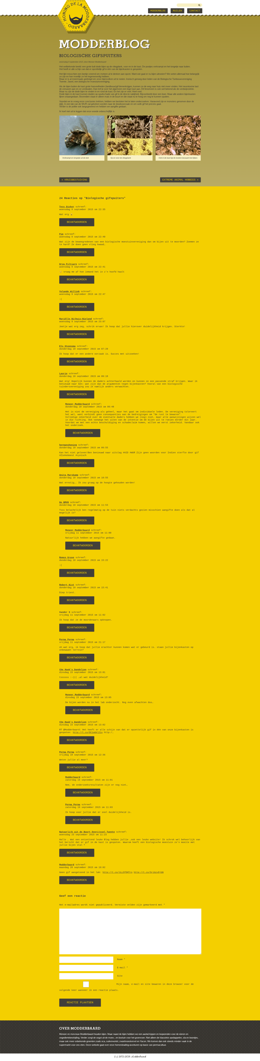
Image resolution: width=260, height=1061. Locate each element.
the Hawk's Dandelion (72, 669)
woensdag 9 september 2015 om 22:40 (82, 237)
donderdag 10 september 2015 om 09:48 (89, 407)
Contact (194, 10)
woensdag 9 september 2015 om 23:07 (82, 321)
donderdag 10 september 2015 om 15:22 (83, 560)
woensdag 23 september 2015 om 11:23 (83, 834)
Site (119, 976)
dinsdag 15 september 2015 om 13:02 (82, 725)
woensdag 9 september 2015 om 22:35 (82, 209)
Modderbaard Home (74, 10)
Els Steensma (67, 346)
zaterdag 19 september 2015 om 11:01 (89, 780)
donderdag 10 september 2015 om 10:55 (83, 478)
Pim (61, 234)
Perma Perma (66, 639)
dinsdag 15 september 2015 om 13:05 (88, 697)
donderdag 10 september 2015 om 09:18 (83, 376)
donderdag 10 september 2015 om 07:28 (83, 349)
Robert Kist (66, 585)
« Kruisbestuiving (74, 179)
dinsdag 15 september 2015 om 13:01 (82, 672)
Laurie (63, 373)
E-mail (122, 967)
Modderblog (157, 10)
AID (61, 104)
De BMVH (64, 502)
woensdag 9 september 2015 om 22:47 (82, 294)
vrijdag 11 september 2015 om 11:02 (82, 615)
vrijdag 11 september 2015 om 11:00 (88, 533)
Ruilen (177, 10)
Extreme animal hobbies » (180, 179)
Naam (121, 959)
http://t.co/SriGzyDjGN (149, 872)
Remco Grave (66, 557)
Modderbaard (72, 777)
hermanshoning (68, 445)
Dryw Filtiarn (68, 264)
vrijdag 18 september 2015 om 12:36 (82, 755)
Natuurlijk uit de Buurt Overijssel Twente (87, 832)
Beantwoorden (77, 222)
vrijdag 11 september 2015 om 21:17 (82, 642)
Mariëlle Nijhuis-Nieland (75, 319)
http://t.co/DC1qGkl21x (88, 732)
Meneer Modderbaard (77, 404)
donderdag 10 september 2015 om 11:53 (83, 505)
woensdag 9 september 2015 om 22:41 (82, 267)
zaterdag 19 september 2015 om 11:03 (89, 807)
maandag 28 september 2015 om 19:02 (82, 867)
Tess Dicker (66, 207)
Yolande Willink (69, 291)
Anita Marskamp (68, 475)
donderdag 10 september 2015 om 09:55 (83, 447)
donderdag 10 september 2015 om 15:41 (83, 587)
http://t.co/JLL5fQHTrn (117, 872)
